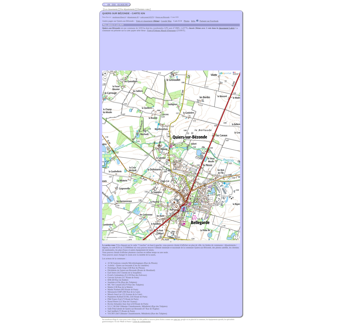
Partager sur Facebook (209, 21)
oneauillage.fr (116, 4)
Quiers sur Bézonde (163, 17)
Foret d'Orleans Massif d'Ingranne (161, 30)
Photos (186, 21)
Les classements (111, 9)
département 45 (133, 17)
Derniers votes (143, 9)
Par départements (127, 9)
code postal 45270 (147, 17)
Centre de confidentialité (142, 322)
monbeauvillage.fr (119, 17)
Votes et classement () (148, 21)
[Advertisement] (171, 51)
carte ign (177, 319)
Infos (193, 21)
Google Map (166, 21)
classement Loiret (226, 28)
